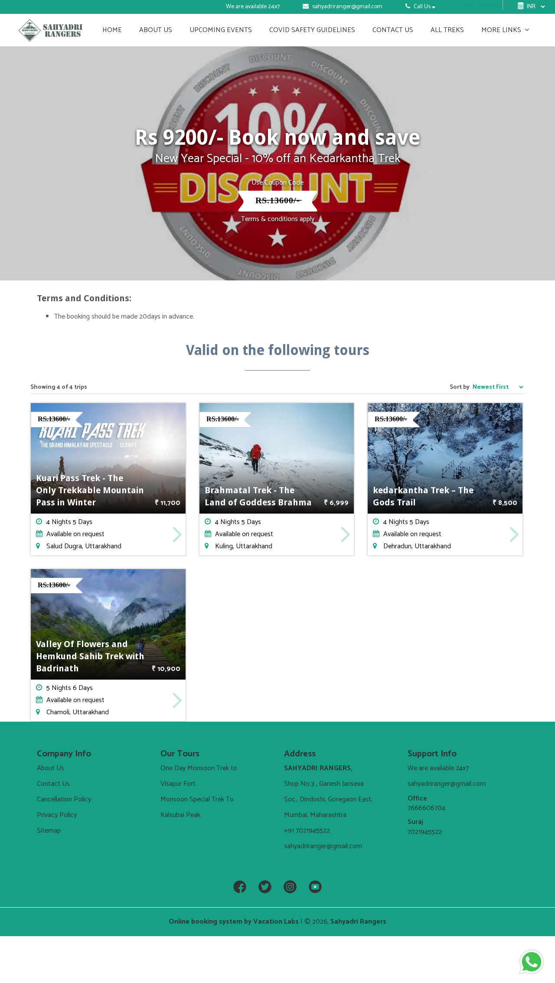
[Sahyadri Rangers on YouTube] (315, 887)
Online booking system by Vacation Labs (234, 922)
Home (112, 30)
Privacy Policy (57, 815)
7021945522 (425, 832)
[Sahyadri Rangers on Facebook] (239, 887)
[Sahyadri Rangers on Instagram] (290, 887)
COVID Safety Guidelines (312, 30)
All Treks (447, 30)
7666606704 (426, 808)
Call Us (422, 7)
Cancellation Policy (64, 799)
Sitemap (49, 831)
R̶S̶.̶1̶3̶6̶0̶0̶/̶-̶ (277, 201)
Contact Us (392, 30)
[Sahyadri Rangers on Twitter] (264, 887)
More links (502, 30)
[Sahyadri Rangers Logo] (50, 30)
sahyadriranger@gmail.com (347, 7)
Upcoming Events (220, 30)
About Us (155, 30)
